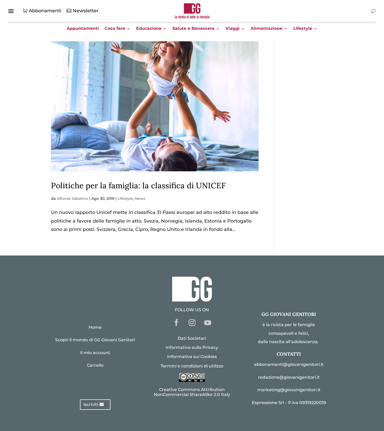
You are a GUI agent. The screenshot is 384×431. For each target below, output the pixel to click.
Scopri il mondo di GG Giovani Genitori (95, 339)
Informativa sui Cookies (192, 356)
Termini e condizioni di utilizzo (192, 366)
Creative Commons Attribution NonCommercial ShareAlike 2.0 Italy (192, 392)
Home (95, 327)
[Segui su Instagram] (192, 323)
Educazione (148, 29)
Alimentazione (266, 29)
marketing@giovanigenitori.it (289, 389)
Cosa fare (114, 29)
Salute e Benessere (193, 29)
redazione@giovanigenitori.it (289, 377)
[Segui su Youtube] (207, 323)
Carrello (95, 365)
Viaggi (232, 29)
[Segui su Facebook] (176, 323)
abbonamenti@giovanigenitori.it (289, 364)
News (140, 198)
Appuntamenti (83, 29)
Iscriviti (90, 404)
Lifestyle (302, 29)
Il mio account (95, 352)
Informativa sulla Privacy (192, 347)
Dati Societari (192, 338)
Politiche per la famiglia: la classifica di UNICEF (138, 185)
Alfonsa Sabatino (72, 198)
